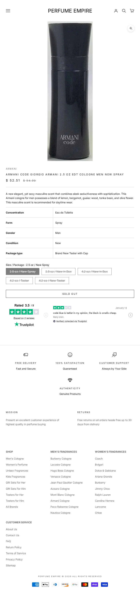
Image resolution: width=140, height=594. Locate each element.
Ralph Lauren (103, 494)
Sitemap (11, 565)
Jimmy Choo (102, 488)
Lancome (100, 506)
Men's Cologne (15, 458)
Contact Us (12, 535)
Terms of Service (16, 553)
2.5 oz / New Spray (23, 271)
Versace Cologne (60, 476)
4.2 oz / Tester (19, 280)
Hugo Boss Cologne (62, 470)
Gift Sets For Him (16, 488)
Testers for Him (15, 500)
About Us (11, 529)
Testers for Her (15, 494)
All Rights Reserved (87, 576)
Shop (9, 451)
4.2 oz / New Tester (52, 280)
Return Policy (14, 547)
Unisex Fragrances (17, 470)
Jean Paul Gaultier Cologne (66, 482)
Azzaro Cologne (60, 488)
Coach (99, 458)
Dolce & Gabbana (105, 470)
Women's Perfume (17, 464)
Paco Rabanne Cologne (64, 506)
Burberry (100, 482)
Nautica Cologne (60, 512)
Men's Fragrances (63, 451)
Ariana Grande (103, 476)
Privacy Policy (14, 559)
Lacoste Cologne (60, 464)
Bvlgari (99, 464)
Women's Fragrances (110, 451)
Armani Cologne (59, 500)
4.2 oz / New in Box (94, 271)
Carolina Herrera (104, 500)
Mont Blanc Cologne (62, 494)
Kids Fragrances (15, 476)
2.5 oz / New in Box (58, 271)
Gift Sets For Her (15, 482)
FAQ (8, 541)
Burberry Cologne (60, 458)
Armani (11, 168)
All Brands (12, 506)
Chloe (98, 512)
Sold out (70, 293)
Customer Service (19, 522)
